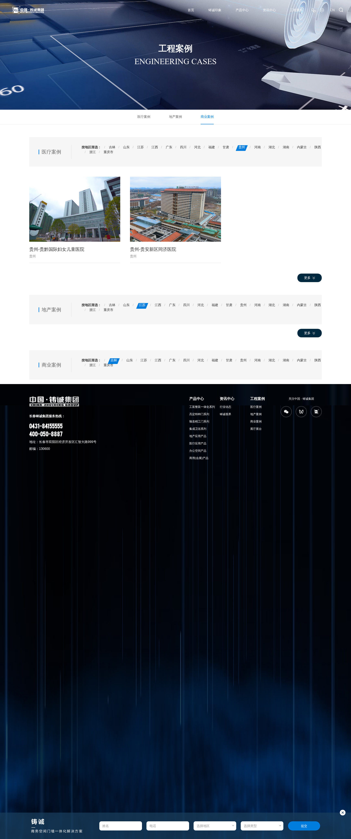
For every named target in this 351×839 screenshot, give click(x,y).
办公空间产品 (197, 450)
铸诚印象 (214, 10)
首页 (191, 10)
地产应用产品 (197, 436)
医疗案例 (143, 116)
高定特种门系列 (199, 414)
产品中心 (242, 10)
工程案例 (296, 10)
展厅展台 (256, 428)
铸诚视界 (225, 414)
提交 (304, 826)
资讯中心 (269, 10)
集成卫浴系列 (197, 428)
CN (332, 10)
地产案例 (175, 116)
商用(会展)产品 (198, 458)
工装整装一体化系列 (202, 406)
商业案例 (207, 116)
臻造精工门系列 (199, 421)
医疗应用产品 (197, 443)
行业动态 (225, 406)
